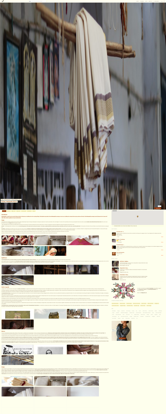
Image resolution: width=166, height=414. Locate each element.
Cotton (140, 310)
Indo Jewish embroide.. (120, 252)
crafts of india (145, 310)
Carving (133, 310)
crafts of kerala (150, 310)
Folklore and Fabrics (150, 303)
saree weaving (114, 316)
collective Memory (122, 303)
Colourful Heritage (129, 303)
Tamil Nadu (141, 316)
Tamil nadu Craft (147, 316)
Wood (123, 318)
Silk (118, 316)
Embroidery (160, 310)
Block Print (122, 310)
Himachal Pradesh (138, 312)
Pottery (152, 314)
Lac (131, 314)
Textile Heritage (149, 305)
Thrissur (118, 236)
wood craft (133, 318)
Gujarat (113, 312)
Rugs (160, 314)
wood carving (128, 318)
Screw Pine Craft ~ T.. (120, 231)
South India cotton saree (124, 316)
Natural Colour (143, 314)
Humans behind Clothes (115, 305)
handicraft (117, 312)
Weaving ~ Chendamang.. (121, 239)
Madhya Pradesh (136, 314)
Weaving (119, 318)
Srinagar (131, 316)
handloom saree (132, 312)
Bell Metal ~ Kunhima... (124, 261)
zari (136, 318)
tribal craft (158, 316)
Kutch (123, 314)
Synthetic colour (136, 316)
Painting (148, 314)
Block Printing (128, 310)
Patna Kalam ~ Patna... (124, 274)
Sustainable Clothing (129, 305)
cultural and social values (136, 303)
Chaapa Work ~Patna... (124, 268)
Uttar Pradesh (114, 318)
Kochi (118, 255)
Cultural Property (143, 303)
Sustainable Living (136, 305)
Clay (136, 310)
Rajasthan (156, 314)
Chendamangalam (119, 242)
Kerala (113, 314)
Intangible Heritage (122, 305)
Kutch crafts (128, 314)
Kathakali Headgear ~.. (120, 244)
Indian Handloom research (146, 312)
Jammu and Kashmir (158, 312)
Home (2, 199)
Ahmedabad (114, 310)
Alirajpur (118, 310)
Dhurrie (156, 310)
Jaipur (153, 312)
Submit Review (158, 208)
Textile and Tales (142, 305)
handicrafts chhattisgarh (124, 312)
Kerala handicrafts (118, 314)
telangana (153, 316)
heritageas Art (157, 303)
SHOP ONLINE (156, 1)
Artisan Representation (7, 199)
